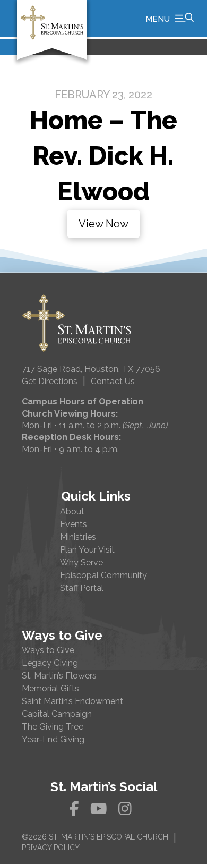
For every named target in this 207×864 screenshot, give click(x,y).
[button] (169, 19)
